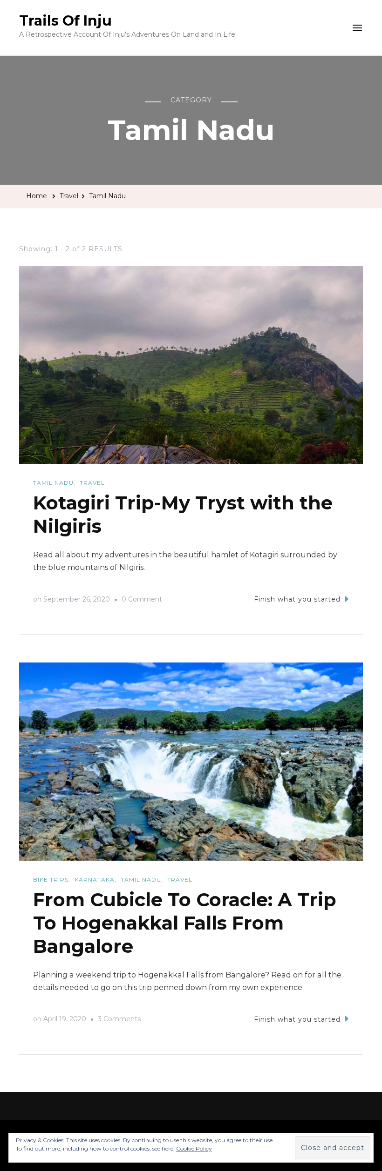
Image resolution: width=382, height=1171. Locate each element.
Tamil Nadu (53, 482)
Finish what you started (297, 599)
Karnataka (95, 879)
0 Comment (142, 601)
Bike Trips (50, 879)
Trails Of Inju (65, 20)
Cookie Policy (194, 1148)
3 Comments (119, 1020)
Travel (92, 482)
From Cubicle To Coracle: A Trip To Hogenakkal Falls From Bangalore (184, 922)
